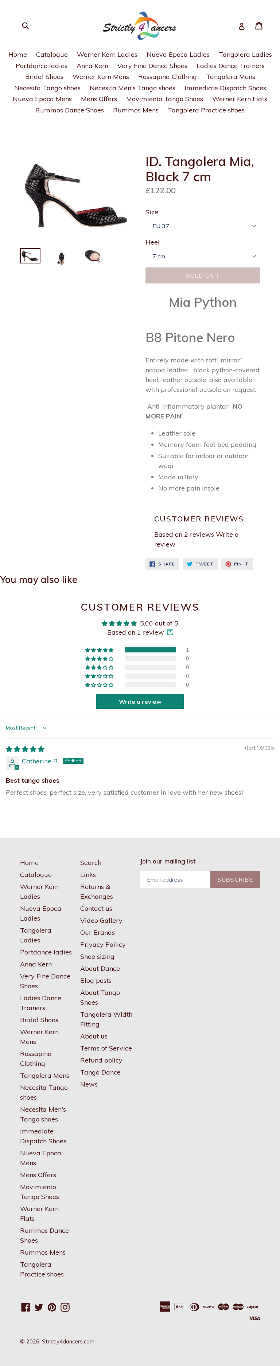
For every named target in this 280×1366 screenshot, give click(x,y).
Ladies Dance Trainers (231, 65)
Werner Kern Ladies (107, 54)
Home (17, 54)
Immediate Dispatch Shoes (225, 88)
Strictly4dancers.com (68, 1341)
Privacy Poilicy (103, 944)
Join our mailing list (167, 861)
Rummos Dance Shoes (69, 110)
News (89, 1084)
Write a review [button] (140, 701)
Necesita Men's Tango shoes (132, 88)
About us (94, 1036)
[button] (99, 649)
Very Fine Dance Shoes (152, 65)
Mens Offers (99, 99)
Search (90, 862)
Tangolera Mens (230, 76)
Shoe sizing (97, 956)
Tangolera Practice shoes (206, 110)
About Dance (100, 968)
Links (88, 874)
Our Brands (97, 932)
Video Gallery (101, 920)
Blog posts (96, 980)
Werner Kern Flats (239, 99)
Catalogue (52, 54)
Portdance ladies (41, 65)
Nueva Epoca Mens (42, 99)
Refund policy (101, 1060)
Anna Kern (92, 65)
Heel (152, 242)
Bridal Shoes (44, 76)
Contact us (96, 908)
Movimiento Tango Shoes (164, 99)
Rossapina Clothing (167, 76)
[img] (25, 749)
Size (151, 212)
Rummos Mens (136, 110)
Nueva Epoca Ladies (178, 54)
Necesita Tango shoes (47, 88)
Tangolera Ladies (245, 54)
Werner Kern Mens (101, 76)
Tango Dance (100, 1072)
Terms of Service (106, 1048)
